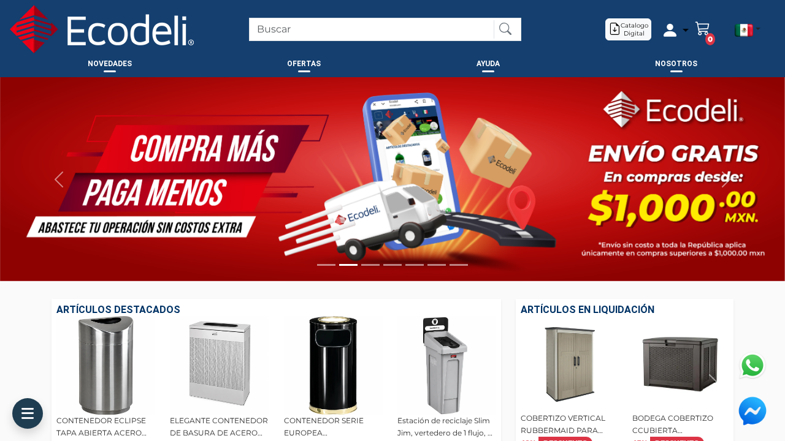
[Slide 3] (370, 265)
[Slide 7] (459, 265)
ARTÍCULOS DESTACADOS (118, 309)
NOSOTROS (676, 63)
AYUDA (488, 63)
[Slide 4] (392, 265)
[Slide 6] (436, 265)
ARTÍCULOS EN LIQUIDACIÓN (587, 309)
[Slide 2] (348, 265)
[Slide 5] (414, 265)
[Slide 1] (326, 265)
